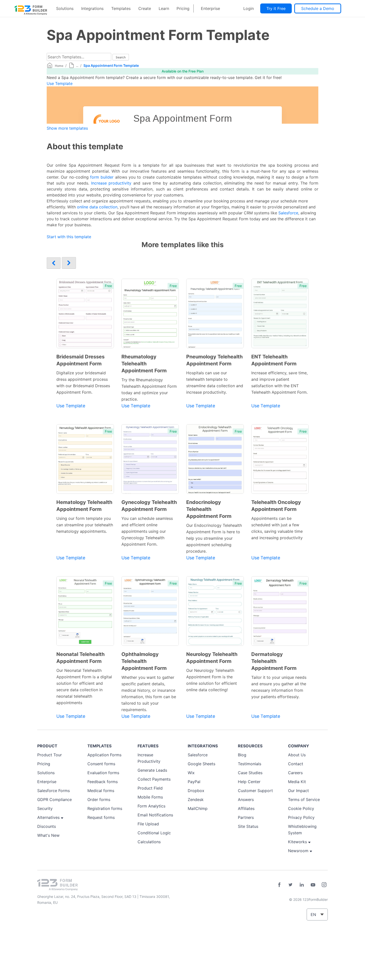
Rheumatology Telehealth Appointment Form (144, 364)
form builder (101, 177)
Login (248, 8)
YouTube (313, 884)
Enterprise (210, 8)
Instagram (324, 884)
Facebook (279, 884)
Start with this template (69, 236)
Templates (121, 8)
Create (144, 8)
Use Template (60, 83)
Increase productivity (111, 183)
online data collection (97, 206)
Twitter (290, 884)
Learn (164, 8)
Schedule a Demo (317, 8)
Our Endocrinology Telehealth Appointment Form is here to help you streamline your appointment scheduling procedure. (214, 538)
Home (59, 66)
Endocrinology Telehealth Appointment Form (208, 509)
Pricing (183, 8)
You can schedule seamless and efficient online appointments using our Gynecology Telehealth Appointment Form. (147, 531)
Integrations (92, 8)
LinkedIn (301, 884)
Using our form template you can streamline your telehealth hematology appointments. (84, 525)
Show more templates (67, 128)
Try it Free (276, 8)
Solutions (64, 8)
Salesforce (288, 212)
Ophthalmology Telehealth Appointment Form (144, 661)
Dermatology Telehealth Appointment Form (273, 661)
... (77, 66)
